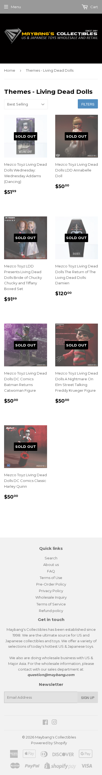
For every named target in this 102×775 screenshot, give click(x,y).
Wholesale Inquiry (51, 597)
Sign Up (87, 697)
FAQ (51, 571)
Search (51, 558)
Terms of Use (51, 577)
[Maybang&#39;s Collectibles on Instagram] (54, 723)
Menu (16, 7)
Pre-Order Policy (51, 584)
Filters (87, 104)
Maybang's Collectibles (55, 737)
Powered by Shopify (49, 743)
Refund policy (51, 610)
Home (9, 70)
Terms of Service (51, 604)
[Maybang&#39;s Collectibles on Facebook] (45, 723)
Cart (93, 7)
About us (51, 564)
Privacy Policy (51, 591)
